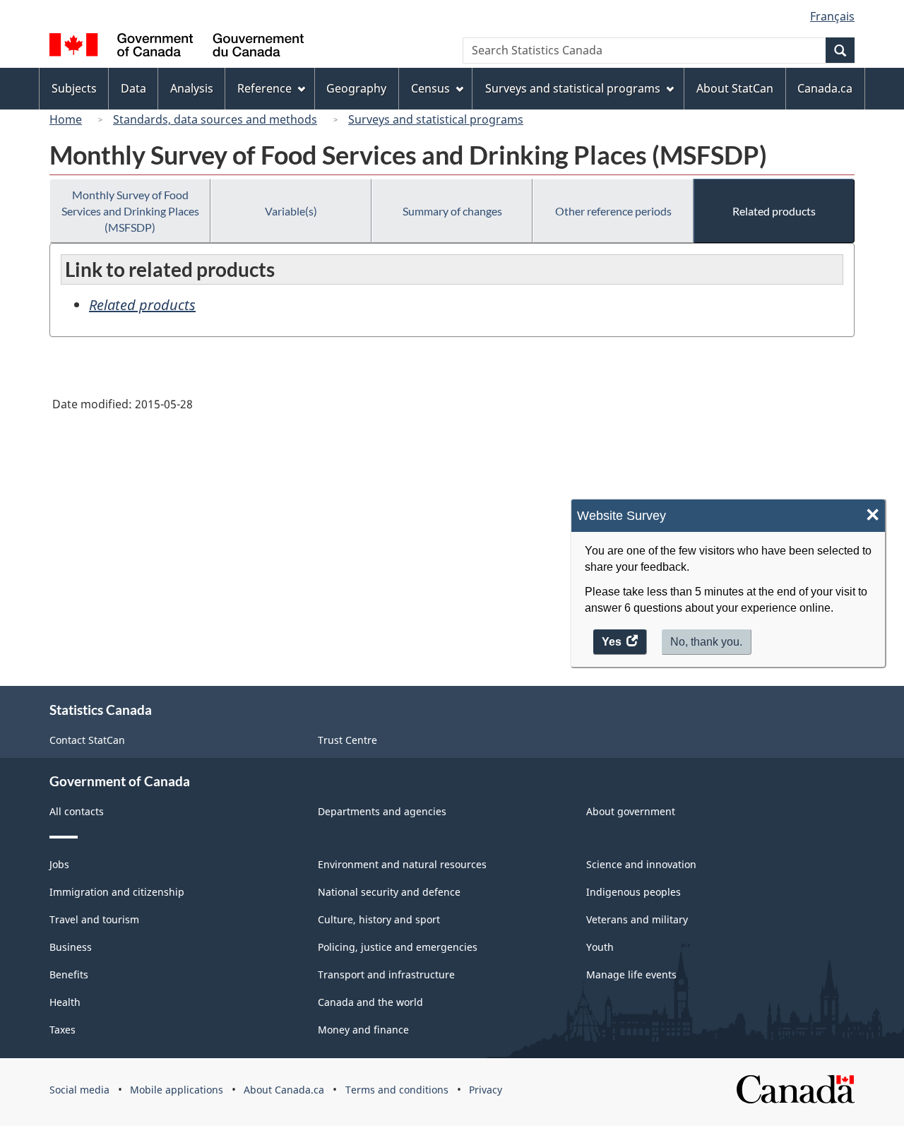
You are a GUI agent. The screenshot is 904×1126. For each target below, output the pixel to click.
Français (832, 16)
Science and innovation (641, 864)
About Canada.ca (284, 1089)
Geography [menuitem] (356, 88)
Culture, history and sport (379, 919)
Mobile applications (176, 1089)
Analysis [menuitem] (191, 88)
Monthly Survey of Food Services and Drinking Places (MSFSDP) (130, 211)
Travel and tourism (94, 919)
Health (65, 1002)
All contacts (76, 811)
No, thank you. (706, 642)
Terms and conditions (396, 1089)
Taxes (62, 1029)
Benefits (68, 974)
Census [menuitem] (430, 88)
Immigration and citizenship (116, 892)
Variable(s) (291, 211)
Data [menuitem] (133, 88)
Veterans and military (637, 919)
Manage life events (631, 974)
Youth (600, 947)
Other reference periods (613, 211)
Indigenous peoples (633, 892)
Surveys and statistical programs (435, 119)
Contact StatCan (87, 740)
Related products (774, 211)
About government (630, 811)
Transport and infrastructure (386, 974)
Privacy (485, 1089)
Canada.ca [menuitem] (824, 88)
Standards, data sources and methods (215, 119)
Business (70, 947)
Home (65, 119)
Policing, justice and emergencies (397, 947)
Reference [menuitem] (264, 88)
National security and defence (389, 892)
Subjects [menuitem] (74, 88)
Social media (79, 1089)
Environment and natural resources (402, 864)
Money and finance (363, 1029)
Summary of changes (452, 211)
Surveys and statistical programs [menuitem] (572, 88)
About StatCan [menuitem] (734, 88)
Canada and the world (370, 1002)
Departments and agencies (382, 811)
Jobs (59, 864)
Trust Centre (347, 740)
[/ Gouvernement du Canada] (176, 47)
